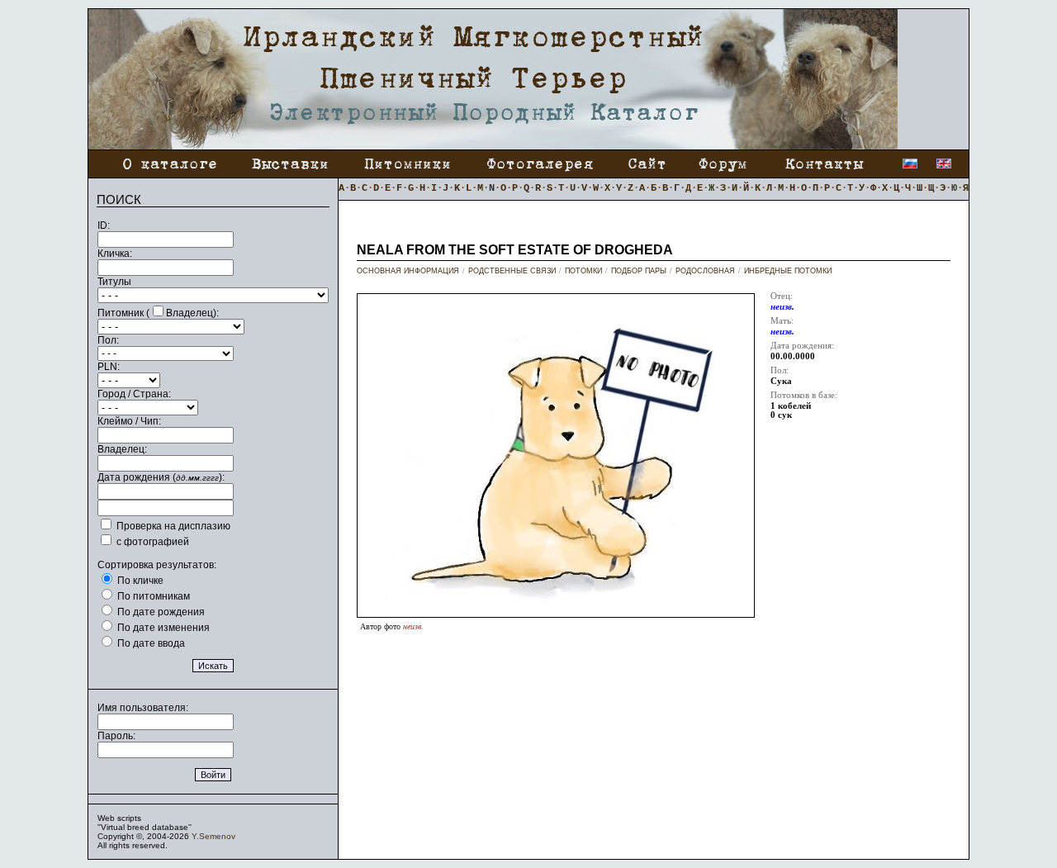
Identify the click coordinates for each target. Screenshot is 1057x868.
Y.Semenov (213, 836)
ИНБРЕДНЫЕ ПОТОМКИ (788, 271)
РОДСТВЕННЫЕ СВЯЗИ (512, 271)
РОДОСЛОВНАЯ (705, 271)
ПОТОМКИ (583, 271)
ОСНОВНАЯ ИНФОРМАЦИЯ (408, 271)
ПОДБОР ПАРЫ (638, 271)
